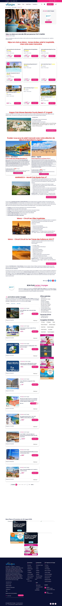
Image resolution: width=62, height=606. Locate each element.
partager (35, 320)
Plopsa (54, 322)
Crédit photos (8, 589)
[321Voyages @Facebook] (54, 1)
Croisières (37, 570)
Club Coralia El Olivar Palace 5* (46, 64)
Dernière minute (43, 297)
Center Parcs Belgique (48, 574)
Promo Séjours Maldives (45, 310)
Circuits (37, 568)
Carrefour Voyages (52, 324)
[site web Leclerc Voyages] (48, 16)
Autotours (37, 572)
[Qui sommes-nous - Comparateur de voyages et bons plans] (10, 564)
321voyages (50, 329)
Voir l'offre (34, 313)
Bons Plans (9, 7)
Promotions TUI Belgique (45, 301)
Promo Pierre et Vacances (29, 578)
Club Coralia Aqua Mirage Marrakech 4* (30, 64)
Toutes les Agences (48, 581)
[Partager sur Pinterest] (53, 281)
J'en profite (17, 79)
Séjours (19, 4)
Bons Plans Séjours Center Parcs (46, 312)
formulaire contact (50, 593)
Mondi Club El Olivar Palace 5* (12, 92)
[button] (44, 4)
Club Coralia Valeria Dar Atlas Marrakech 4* (14, 50)
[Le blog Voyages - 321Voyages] (55, 604)
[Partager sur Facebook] (49, 281)
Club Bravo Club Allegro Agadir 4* (47, 96)
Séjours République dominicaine (46, 309)
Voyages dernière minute (38, 578)
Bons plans (50, 4)
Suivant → (32, 484)
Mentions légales (8, 585)
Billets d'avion (38, 585)
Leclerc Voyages (14, 7)
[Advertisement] (22, 492)
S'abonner (20, 595)
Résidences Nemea (48, 579)
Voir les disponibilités (51, 130)
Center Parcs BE (43, 329)
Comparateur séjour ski (44, 316)
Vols (23, 4)
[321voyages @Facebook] (51, 604)
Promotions (35, 4)
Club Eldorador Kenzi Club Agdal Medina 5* (30, 50)
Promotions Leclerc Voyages (45, 305)
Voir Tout (7, 303)
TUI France (43, 322)
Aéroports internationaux (37, 589)
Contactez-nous (8, 583)
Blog (6, 591)
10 (29, 484)
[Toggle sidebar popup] (55, 4)
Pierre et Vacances (44, 324)
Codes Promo (28, 4)
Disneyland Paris (43, 300)
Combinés (37, 574)
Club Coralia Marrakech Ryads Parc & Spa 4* (48, 50)
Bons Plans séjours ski (44, 317)
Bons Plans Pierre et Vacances (46, 304)
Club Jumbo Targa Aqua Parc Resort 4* (13, 73)
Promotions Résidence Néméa (46, 308)
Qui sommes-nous (9, 582)
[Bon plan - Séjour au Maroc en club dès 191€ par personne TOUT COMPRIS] (22, 20)
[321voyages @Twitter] (53, 604)
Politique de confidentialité (10, 587)
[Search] (41, 4)
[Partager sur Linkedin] (55, 281)
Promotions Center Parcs (45, 306)
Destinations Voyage (39, 565)
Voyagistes (29, 570)
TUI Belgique (49, 322)
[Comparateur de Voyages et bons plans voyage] (10, 4)
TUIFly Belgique (47, 568)
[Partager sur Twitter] (51, 281)
